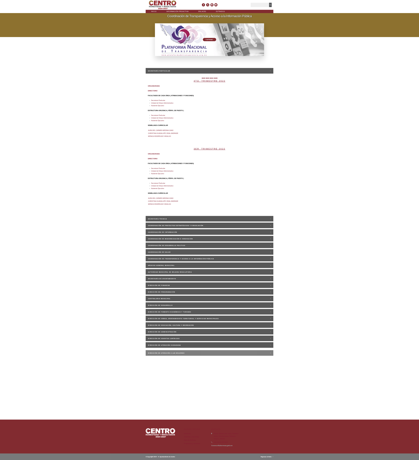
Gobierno (187, 433)
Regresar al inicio (266, 456)
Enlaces (202, 11)
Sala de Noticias (190, 440)
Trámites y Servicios (191, 437)
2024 (211, 78)
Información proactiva (177, 11)
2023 (207, 78)
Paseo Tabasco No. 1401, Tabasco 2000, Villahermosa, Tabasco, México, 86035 (226, 436)
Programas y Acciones (192, 443)
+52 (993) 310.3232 (221, 442)
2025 (215, 78)
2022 (203, 78)
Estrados (220, 11)
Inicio (154, 11)
